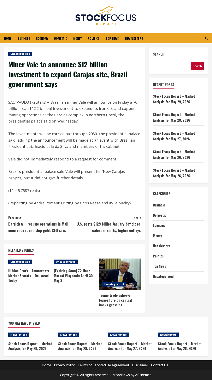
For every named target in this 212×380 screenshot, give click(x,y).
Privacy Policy (64, 365)
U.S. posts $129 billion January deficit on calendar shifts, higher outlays (108, 224)
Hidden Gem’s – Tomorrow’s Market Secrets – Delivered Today (28, 275)
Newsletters (134, 38)
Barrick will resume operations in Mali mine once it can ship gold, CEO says (38, 224)
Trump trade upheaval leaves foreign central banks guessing (115, 300)
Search (158, 54)
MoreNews (121, 375)
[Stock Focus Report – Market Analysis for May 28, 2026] (81, 334)
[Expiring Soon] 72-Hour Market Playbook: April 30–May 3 (74, 275)
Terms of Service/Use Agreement (103, 365)
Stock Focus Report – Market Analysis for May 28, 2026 (80, 346)
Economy (42, 38)
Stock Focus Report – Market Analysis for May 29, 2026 (30, 346)
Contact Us (159, 365)
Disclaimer (140, 365)
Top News (112, 38)
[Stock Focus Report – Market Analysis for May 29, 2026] (31, 334)
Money (77, 38)
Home (7, 38)
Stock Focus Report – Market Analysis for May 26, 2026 (180, 346)
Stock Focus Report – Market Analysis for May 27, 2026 (130, 346)
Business (24, 38)
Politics (94, 38)
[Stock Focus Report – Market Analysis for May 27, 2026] (131, 334)
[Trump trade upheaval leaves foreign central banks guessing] (120, 274)
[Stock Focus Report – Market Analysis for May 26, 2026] (181, 334)
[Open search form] (206, 38)
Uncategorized (20, 54)
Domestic (60, 38)
